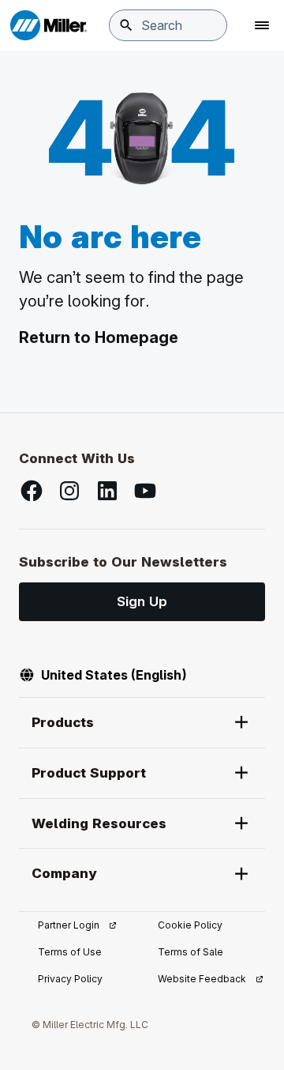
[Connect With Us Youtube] (145, 490)
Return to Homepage (98, 337)
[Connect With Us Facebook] (31, 490)
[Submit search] (126, 25)
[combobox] (168, 25)
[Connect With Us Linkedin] (107, 490)
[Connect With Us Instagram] (69, 490)
